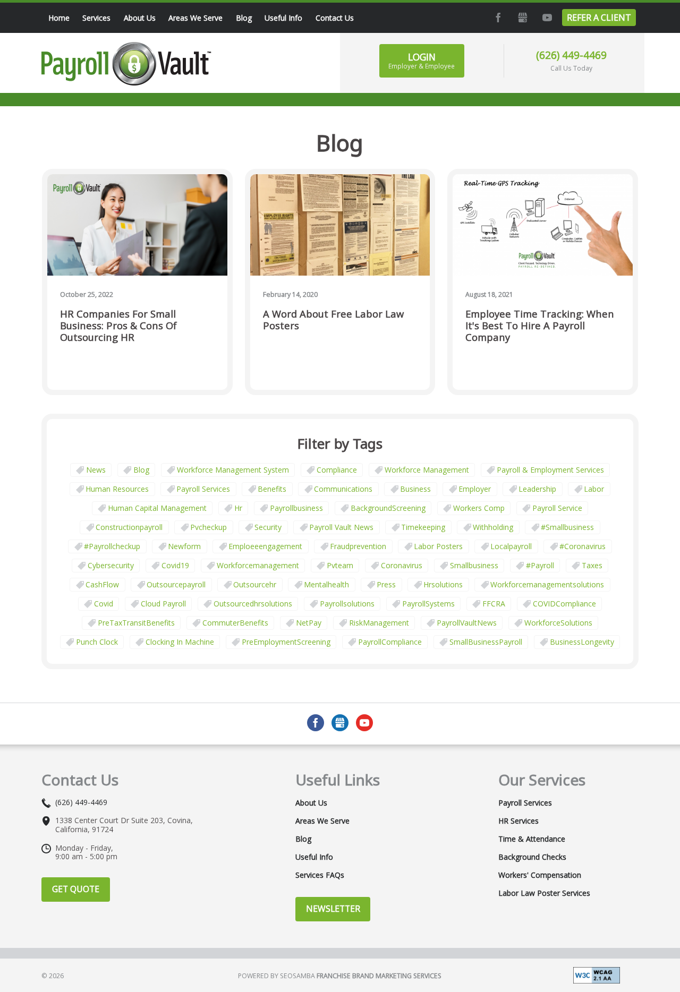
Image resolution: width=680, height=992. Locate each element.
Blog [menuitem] (244, 18)
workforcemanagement (258, 565)
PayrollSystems (428, 603)
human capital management (157, 508)
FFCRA (493, 603)
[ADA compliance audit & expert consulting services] (596, 974)
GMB (521, 17)
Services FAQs (319, 875)
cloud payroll (163, 603)
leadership (537, 489)
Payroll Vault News (341, 527)
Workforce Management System (233, 470)
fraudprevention (358, 546)
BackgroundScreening (388, 508)
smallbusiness (474, 565)
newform (184, 546)
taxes (592, 565)
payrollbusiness (296, 508)
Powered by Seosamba (339, 975)
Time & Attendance (531, 839)
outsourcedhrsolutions (253, 603)
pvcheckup (208, 527)
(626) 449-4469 (571, 55)
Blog (141, 470)
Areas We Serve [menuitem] (195, 18)
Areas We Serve (322, 821)
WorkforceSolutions (558, 623)
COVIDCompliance (564, 603)
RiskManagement (379, 623)
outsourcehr (254, 584)
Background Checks (532, 857)
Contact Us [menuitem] (335, 18)
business (415, 489)
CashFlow (102, 584)
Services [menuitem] (96, 18)
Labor (594, 489)
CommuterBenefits (235, 623)
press (386, 584)
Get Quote (75, 889)
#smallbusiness (567, 527)
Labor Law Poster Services (544, 893)
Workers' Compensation (539, 875)
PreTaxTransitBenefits (136, 623)
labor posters (438, 546)
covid (103, 603)
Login (421, 60)
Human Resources (117, 489)
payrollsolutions (347, 603)
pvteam (340, 565)
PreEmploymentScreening (286, 642)
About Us (311, 803)
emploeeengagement (265, 546)
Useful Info (314, 857)
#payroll (540, 565)
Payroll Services (203, 489)
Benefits (272, 489)
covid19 (175, 565)
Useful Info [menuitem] (283, 18)
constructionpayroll (129, 527)
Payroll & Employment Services (550, 470)
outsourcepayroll (176, 584)
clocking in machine (180, 642)
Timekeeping (423, 527)
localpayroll (511, 546)
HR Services (518, 821)
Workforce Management (427, 470)
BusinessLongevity (582, 642)
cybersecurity (111, 565)
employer (474, 489)
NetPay (308, 623)
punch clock (97, 642)
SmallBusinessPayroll (485, 642)
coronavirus (401, 565)
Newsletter (333, 908)
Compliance (337, 470)
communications (343, 489)
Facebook (497, 17)
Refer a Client (599, 17)
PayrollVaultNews (467, 623)
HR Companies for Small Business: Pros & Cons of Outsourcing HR (118, 326)
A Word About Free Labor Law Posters (333, 320)
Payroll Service (557, 508)
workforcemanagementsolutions (547, 584)
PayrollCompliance (390, 642)
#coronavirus (582, 546)
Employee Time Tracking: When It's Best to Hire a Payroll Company (539, 326)
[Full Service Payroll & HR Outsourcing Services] (126, 63)
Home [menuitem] (59, 18)
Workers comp (479, 508)
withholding (493, 527)
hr (238, 508)
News (96, 470)
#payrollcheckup (112, 546)
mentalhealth (326, 584)
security (268, 527)
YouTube (546, 17)
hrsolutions (443, 584)
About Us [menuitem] (140, 18)
